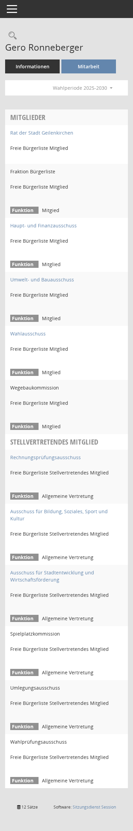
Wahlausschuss (28, 333)
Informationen (32, 66)
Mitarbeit (89, 66)
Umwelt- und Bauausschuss (42, 279)
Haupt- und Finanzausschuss (43, 225)
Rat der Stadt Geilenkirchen (41, 132)
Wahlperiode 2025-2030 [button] (80, 88)
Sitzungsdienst (94, 807)
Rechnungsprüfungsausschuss (45, 457)
